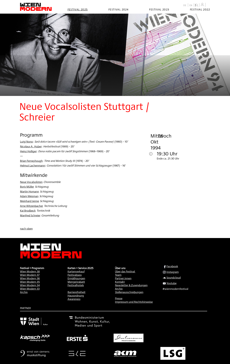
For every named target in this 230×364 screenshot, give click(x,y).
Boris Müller (27, 187)
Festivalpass (75, 275)
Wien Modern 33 (30, 289)
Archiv (24, 292)
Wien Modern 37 (30, 275)
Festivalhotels (76, 285)
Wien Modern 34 (30, 285)
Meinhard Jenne (29, 201)
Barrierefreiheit (76, 292)
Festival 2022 (200, 9)
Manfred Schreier (30, 215)
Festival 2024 (118, 9)
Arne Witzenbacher (31, 206)
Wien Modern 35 (30, 282)
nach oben (26, 228)
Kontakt (120, 282)
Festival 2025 (78, 9)
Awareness (74, 299)
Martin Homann (29, 191)
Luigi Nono (26, 141)
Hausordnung (76, 295)
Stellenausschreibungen (129, 292)
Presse (118, 298)
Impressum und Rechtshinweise (134, 302)
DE (185, 5)
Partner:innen (123, 278)
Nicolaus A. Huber (31, 146)
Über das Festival (125, 271)
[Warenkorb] (208, 5)
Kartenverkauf (76, 271)
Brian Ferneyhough (31, 161)
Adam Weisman (29, 196)
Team (118, 275)
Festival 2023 (159, 9)
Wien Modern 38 (30, 271)
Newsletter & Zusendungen (131, 285)
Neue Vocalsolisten (31, 182)
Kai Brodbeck (28, 210)
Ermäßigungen (76, 278)
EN (190, 5)
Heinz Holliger (28, 151)
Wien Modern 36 (30, 278)
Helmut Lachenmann (32, 165)
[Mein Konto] (202, 4)
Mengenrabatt (76, 282)
